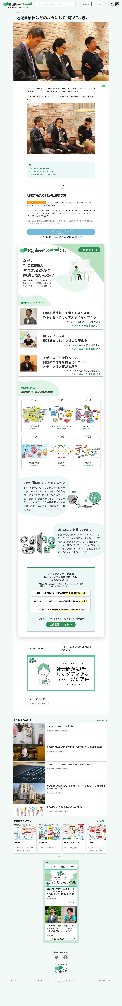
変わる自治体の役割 (37, 648)
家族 (28, 851)
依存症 (57, 730)
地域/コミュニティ (43, 703)
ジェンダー (51, 768)
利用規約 (40, 980)
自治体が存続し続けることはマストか (42, 171)
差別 (66, 811)
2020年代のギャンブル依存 (72, 842)
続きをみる (71, 902)
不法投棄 (90, 842)
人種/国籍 (43, 848)
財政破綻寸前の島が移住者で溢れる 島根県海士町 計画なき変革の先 (74, 747)
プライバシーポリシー (70, 980)
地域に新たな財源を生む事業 (39, 168)
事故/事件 (64, 730)
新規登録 (86, 4)
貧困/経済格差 (20, 851)
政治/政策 (34, 703)
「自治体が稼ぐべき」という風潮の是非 (42, 174)
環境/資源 (99, 851)
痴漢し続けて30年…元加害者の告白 (61, 726)
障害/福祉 (51, 811)
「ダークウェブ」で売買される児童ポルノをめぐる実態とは (70, 764)
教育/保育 (66, 768)
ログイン (98, 4)
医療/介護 (51, 730)
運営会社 (13, 980)
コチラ (80, 237)
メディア (59, 768)
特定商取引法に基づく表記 (104, 980)
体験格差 (18, 842)
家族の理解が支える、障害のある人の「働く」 (65, 807)
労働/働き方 (60, 792)
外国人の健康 (43, 842)
